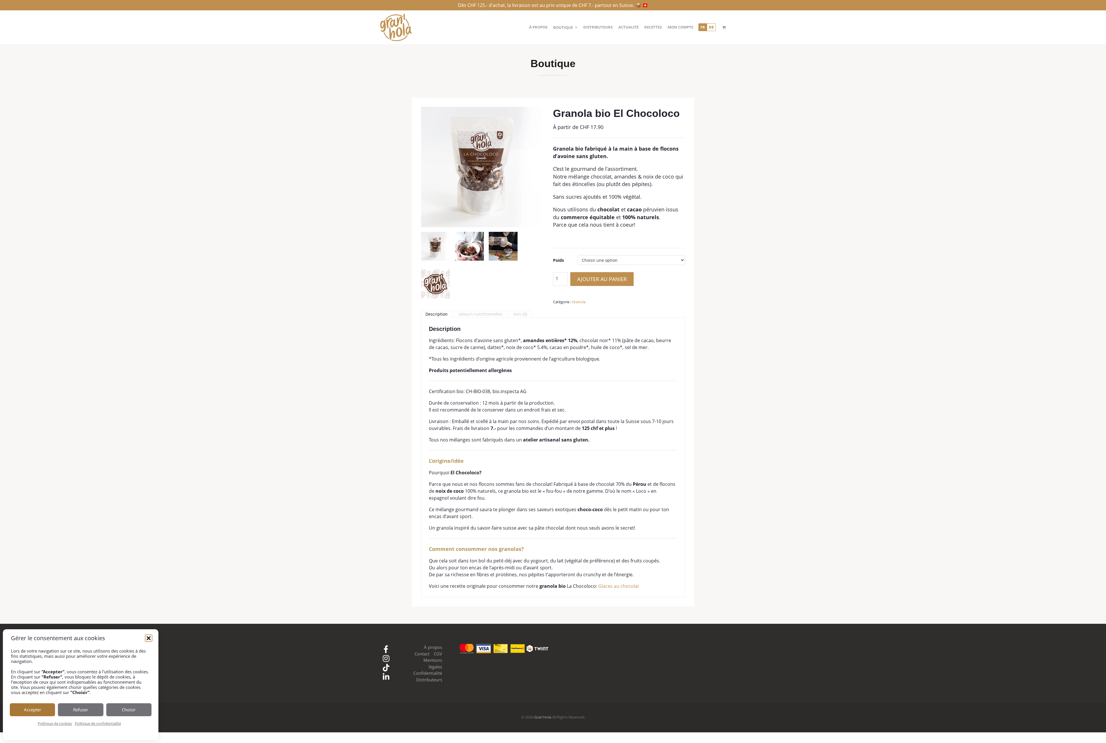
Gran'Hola (542, 717)
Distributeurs (429, 680)
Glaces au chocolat (618, 586)
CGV (438, 654)
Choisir (129, 709)
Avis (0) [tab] (520, 314)
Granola (579, 301)
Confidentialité (427, 673)
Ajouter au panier (602, 279)
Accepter (32, 709)
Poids (558, 260)
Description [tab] (436, 314)
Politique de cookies (55, 723)
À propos (433, 647)
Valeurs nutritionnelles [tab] (481, 314)
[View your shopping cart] (724, 27)
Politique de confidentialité (98, 723)
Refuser (80, 709)
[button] (148, 638)
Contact (421, 654)
